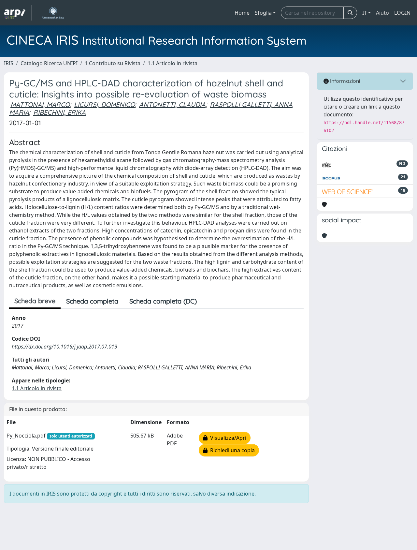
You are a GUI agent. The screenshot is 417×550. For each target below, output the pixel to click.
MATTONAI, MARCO (40, 104)
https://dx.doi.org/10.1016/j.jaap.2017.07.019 (64, 346)
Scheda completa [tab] (92, 301)
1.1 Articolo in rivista (172, 63)
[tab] (207, 301)
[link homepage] (18, 13)
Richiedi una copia (231, 450)
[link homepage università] (53, 13)
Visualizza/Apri (227, 437)
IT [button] (364, 12)
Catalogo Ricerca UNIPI (49, 63)
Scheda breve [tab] (34, 301)
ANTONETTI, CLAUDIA (172, 104)
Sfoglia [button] (263, 12)
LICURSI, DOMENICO (104, 104)
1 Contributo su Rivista (112, 63)
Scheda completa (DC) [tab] (163, 301)
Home (242, 12)
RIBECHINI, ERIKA (59, 112)
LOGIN (402, 12)
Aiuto (382, 12)
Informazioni (344, 81)
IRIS (8, 63)
